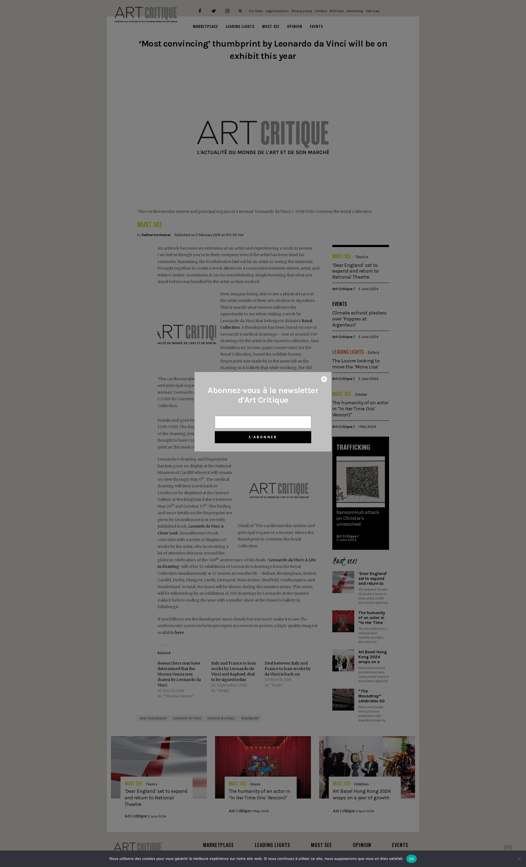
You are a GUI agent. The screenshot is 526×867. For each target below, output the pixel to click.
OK (411, 859)
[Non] (519, 859)
